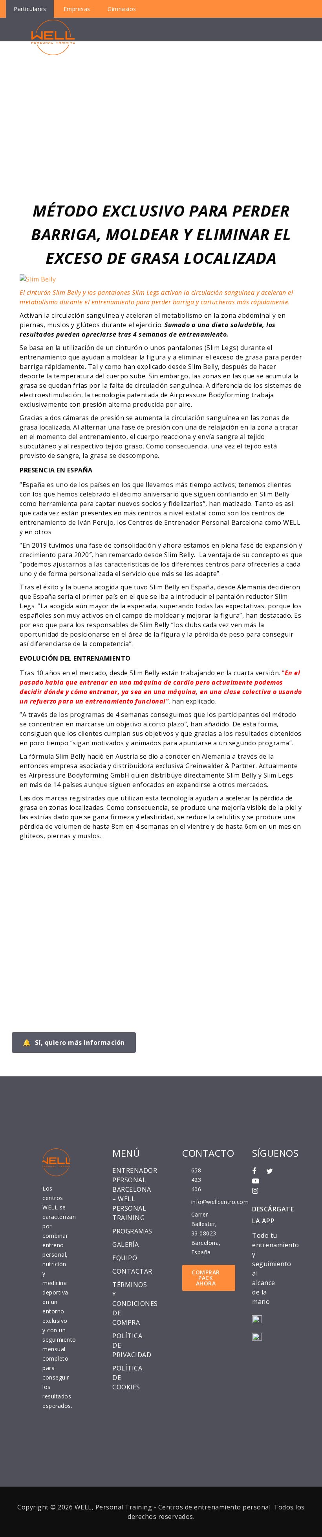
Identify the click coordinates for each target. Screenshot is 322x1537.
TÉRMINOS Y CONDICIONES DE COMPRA (135, 1303)
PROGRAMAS (132, 1231)
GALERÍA (125, 1244)
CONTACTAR (132, 1271)
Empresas (77, 9)
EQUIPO (124, 1258)
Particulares (30, 9)
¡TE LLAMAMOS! (56, 913)
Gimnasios (122, 9)
